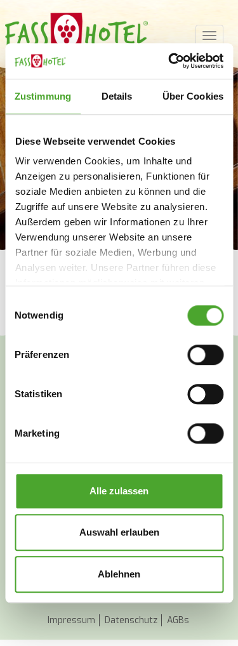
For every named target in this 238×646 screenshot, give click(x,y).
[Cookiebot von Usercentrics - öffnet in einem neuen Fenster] (169, 61)
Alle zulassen (119, 490)
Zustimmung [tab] (43, 96)
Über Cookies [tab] (192, 96)
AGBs (178, 620)
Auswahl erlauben (119, 532)
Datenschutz (131, 620)
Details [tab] (117, 96)
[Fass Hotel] (76, 31)
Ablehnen (119, 574)
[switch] (205, 355)
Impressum (71, 620)
